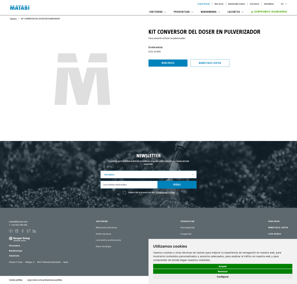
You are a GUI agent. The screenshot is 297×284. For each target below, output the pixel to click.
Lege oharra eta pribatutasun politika (44, 280)
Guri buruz (254, 4)
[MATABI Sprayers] (19, 8)
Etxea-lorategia (103, 246)
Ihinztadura (14, 246)
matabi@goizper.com (18, 222)
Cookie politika (15, 280)
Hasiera (13, 19)
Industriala (14, 256)
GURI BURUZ (274, 234)
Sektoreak (156, 12)
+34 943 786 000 (19, 225)
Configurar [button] (223, 276)
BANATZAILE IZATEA (278, 228)
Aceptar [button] (223, 266)
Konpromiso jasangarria (270, 12)
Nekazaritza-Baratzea (106, 228)
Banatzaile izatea (236, 4)
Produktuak (182, 12)
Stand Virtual (204, 4)
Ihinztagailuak (188, 228)
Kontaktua (269, 4)
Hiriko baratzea (103, 234)
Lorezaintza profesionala (108, 240)
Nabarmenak (209, 12)
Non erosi (219, 4)
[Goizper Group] (19, 241)
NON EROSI (274, 221)
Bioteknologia (15, 251)
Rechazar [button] (223, 271)
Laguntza (234, 12)
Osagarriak (186, 234)
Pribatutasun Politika (165, 192)
